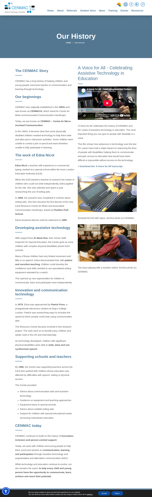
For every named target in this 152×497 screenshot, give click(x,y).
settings (90, 494)
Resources (137, 10)
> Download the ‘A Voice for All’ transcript (100, 166)
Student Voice (88, 10)
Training (112, 10)
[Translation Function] (137, 4)
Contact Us (138, 18)
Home (50, 10)
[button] (5, 491)
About (60, 10)
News (102, 10)
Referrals (72, 10)
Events (124, 10)
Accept (104, 493)
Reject (117, 493)
